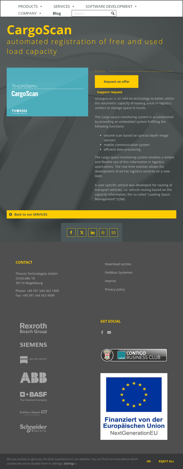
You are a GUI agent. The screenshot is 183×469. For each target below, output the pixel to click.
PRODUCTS (28, 6)
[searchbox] (94, 13)
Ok (149, 461)
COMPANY (27, 13)
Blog (57, 13)
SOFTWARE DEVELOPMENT (109, 6)
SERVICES (62, 6)
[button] (113, 13)
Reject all (166, 461)
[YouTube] (109, 332)
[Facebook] (102, 332)
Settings (69, 463)
